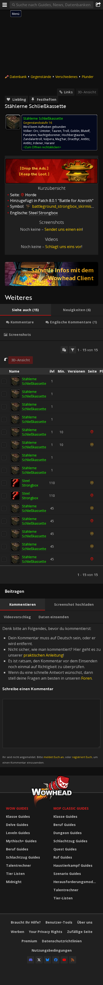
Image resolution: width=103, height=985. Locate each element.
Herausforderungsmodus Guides (75, 881)
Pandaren (29, 135)
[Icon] (13, 122)
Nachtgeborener (49, 135)
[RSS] (72, 959)
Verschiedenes (66, 76)
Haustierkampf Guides (72, 865)
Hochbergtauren (73, 135)
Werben (17, 931)
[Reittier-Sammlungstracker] (51, 274)
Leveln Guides (18, 833)
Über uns (84, 922)
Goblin (75, 131)
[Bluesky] (47, 959)
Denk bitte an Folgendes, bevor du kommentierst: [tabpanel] (51, 695)
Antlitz (85, 139)
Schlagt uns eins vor (63, 246)
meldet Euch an (54, 757)
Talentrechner (18, 865)
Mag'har (60, 139)
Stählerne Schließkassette (34, 381)
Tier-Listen (63, 898)
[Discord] (30, 959)
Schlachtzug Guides (23, 857)
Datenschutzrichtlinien (62, 941)
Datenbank (18, 76)
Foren (86, 678)
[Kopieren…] (64, 349)
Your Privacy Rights (45, 931)
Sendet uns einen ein (63, 229)
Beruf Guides (17, 849)
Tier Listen (15, 873)
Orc (35, 131)
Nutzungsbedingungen (52, 950)
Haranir (50, 143)
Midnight (14, 881)
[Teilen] (98, 5)
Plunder (87, 76)
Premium (29, 941)
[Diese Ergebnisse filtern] (72, 349)
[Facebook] (55, 959)
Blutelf (85, 131)
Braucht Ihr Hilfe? (26, 922)
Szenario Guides (67, 873)
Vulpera (48, 139)
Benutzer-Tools (59, 922)
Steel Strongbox (30, 482)
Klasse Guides (18, 816)
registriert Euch (82, 757)
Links (68, 92)
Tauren (56, 131)
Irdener (38, 143)
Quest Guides (65, 849)
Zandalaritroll (32, 139)
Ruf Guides (62, 857)
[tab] (25, 310)
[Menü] (5, 5)
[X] (39, 959)
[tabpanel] (51, 462)
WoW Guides (17, 808)
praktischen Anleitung (43, 655)
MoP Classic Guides (71, 808)
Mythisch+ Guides (21, 841)
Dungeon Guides (67, 833)
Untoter (45, 131)
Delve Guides (17, 824)
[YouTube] (64, 959)
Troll (66, 131)
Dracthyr (74, 139)
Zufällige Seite (79, 931)
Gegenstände (41, 76)
